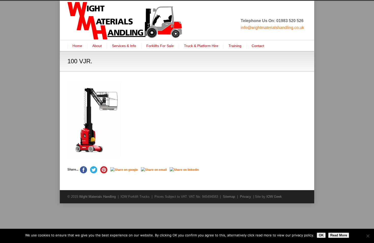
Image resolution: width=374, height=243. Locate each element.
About (97, 46)
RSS (301, 196)
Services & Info (124, 46)
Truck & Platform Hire (201, 46)
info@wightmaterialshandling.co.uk (272, 27)
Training (234, 46)
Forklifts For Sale (160, 46)
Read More (338, 235)
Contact (258, 46)
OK (321, 235)
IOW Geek (274, 197)
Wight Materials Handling (97, 197)
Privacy (245, 197)
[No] (367, 235)
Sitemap (229, 197)
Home (77, 46)
